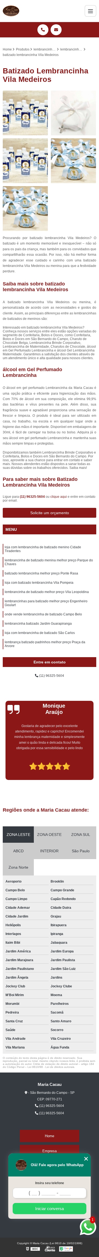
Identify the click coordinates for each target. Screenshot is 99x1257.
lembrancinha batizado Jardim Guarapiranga (38, 623)
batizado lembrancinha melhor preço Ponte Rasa (41, 573)
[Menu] (90, 11)
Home (49, 1136)
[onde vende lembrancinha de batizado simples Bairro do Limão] (73, 160)
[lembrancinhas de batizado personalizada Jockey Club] (73, 113)
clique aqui (58, 497)
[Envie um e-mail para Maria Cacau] (56, 29)
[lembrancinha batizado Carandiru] (25, 208)
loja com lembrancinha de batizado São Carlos (40, 633)
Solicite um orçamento (49, 513)
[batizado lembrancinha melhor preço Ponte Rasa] (25, 160)
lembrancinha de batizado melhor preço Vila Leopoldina (47, 592)
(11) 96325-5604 (33, 497)
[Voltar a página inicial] (11, 10)
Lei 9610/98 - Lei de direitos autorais (51, 1066)
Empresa (49, 1151)
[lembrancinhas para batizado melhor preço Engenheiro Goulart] (25, 113)
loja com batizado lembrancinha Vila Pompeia (39, 583)
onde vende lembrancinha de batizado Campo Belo (43, 614)
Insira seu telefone (49, 1183)
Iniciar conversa (49, 1208)
